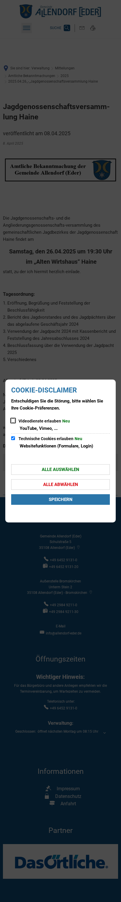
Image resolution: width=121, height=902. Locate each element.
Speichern (61, 499)
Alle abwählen (60, 484)
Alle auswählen (60, 469)
